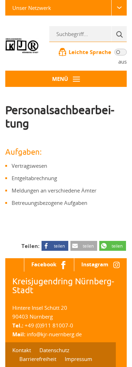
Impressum (78, 358)
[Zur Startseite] (22, 45)
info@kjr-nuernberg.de (54, 334)
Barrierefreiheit (37, 358)
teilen (59, 246)
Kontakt (21, 350)
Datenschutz (54, 350)
